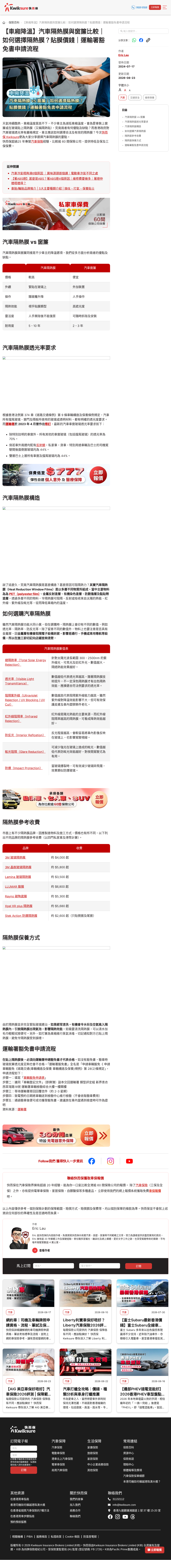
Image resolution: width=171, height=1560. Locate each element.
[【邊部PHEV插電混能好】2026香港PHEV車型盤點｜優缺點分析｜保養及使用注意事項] (142, 1362)
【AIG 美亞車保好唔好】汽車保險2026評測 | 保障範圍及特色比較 (28, 1392)
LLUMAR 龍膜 (14, 886)
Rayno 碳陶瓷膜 (16, 896)
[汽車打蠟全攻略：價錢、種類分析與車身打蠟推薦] (85, 1362)
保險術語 (128, 1458)
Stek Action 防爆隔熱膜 (21, 915)
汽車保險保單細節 (134, 1475)
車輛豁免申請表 (34, 1077)
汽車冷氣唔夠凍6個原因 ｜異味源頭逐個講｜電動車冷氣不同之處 (54, 173)
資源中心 (128, 1453)
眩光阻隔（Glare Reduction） (25, 751)
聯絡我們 (75, 1516)
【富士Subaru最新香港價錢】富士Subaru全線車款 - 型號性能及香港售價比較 (142, 1323)
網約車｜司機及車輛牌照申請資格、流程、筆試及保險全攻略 (28, 1323)
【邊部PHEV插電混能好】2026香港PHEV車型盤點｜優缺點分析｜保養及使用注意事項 (142, 1392)
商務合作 (75, 1510)
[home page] (4, 22)
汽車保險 (37, 141)
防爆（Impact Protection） (24, 768)
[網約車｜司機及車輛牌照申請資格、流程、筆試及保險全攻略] (28, 1293)
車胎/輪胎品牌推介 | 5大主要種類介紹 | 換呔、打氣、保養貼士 (53, 188)
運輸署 (10, 424)
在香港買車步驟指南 (22, 1516)
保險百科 (14, 22)
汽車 (122, 97)
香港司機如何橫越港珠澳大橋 (27, 1504)
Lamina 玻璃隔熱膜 (18, 877)
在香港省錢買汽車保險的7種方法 (29, 1510)
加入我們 (75, 1504)
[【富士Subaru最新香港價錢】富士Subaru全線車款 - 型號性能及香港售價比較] (142, 1293)
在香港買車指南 (19, 1499)
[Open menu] (165, 7)
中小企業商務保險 (98, 1464)
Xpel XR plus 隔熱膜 (18, 906)
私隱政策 (56, 1536)
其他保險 (92, 1470)
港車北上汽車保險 (62, 1458)
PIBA (30, 1536)
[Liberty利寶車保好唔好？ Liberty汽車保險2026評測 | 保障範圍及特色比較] (85, 1293)
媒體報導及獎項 (132, 1470)
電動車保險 (58, 1453)
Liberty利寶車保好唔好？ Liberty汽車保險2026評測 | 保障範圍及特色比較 (85, 1323)
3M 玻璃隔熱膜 (15, 857)
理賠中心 (128, 1464)
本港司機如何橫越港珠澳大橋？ (142, 1481)
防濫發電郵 (90, 1536)
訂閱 (23, 1470)
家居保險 (92, 1458)
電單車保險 (58, 1464)
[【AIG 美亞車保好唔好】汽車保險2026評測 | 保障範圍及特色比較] (28, 1362)
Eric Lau (123, 55)
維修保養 (149, 97)
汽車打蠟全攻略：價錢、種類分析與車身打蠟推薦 (85, 1391)
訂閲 (138, 1266)
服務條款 (41, 1536)
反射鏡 (40, 445)
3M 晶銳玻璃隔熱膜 (18, 867)
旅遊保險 (92, 1453)
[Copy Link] (148, 40)
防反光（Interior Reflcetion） (25, 735)
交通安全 (135, 97)
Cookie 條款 (72, 1536)
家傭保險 (92, 1447)
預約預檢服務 (18, 1522)
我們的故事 (76, 1499)
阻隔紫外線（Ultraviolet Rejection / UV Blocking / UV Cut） (25, 700)
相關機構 (17, 1536)
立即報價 (155, 7)
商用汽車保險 (60, 1470)
